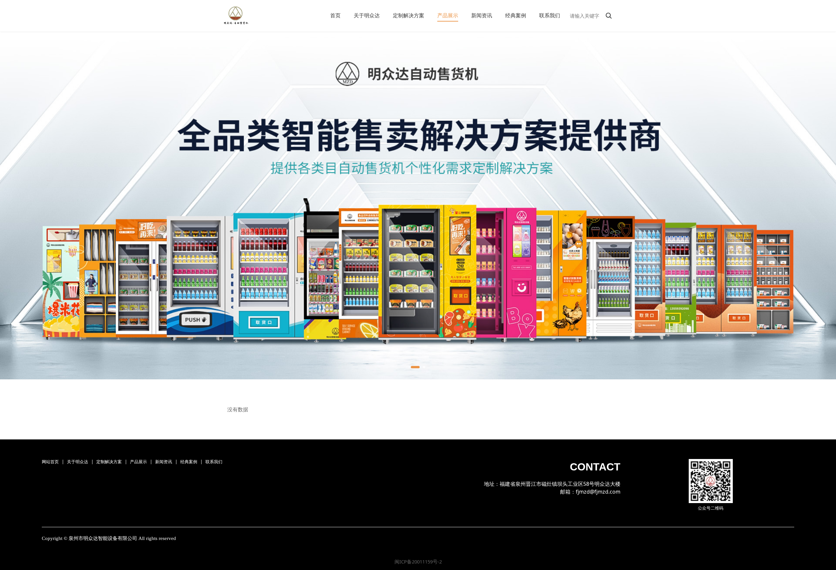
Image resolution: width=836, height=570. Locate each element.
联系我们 (549, 15)
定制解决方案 (408, 15)
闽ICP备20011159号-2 (418, 561)
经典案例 (515, 15)
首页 (335, 15)
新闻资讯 (481, 15)
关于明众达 (367, 15)
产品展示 (447, 15)
